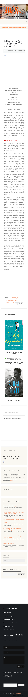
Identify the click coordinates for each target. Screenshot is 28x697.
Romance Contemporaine (12, 302)
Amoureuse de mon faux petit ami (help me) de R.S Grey (14, 363)
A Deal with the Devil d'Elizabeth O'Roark (14, 399)
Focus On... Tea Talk (9, 543)
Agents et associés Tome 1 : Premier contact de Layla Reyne (13, 512)
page (11, 480)
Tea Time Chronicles (9, 629)
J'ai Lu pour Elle (13, 298)
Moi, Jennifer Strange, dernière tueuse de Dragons (12, 529)
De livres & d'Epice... (9, 616)
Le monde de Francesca (10, 619)
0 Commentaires (20, 50)
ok (19, 300)
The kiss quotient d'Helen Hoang (14, 353)
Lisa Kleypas (14, 300)
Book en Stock (7, 612)
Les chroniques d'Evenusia (11, 622)
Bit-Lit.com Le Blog (17, 693)
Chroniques (12, 297)
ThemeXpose (21, 695)
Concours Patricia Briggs (10, 506)
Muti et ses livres (8, 626)
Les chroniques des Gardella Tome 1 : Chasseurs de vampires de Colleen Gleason (13, 521)
